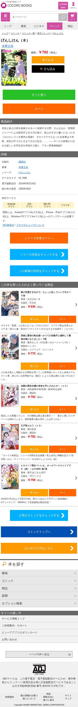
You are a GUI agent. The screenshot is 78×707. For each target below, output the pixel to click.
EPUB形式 (8, 225)
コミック (55, 26)
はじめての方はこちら (39, 548)
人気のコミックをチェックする (39, 515)
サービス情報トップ (13, 618)
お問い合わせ (9, 639)
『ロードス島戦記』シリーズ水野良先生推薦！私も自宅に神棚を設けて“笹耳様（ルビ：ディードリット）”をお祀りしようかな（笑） (37, 457)
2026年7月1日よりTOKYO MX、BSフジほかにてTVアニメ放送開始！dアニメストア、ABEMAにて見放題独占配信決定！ (35, 501)
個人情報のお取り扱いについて (29, 697)
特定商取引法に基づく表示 (48, 697)
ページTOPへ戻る (39, 654)
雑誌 (70, 26)
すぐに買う (39, 94)
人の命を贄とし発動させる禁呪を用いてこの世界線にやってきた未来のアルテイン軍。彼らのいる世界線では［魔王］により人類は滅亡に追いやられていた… (38, 376)
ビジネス (39, 26)
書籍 (23, 26)
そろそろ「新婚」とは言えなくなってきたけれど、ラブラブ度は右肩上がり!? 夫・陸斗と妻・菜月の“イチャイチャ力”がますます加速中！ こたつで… (38, 327)
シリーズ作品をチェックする (39, 254)
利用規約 (9, 697)
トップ (8, 26)
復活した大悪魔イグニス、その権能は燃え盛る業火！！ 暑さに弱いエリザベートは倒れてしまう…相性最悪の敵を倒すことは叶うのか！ (38, 417)
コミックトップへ (39, 531)
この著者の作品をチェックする (39, 270)
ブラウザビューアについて (30, 225)
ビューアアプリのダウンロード (19, 632)
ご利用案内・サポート (14, 625)
